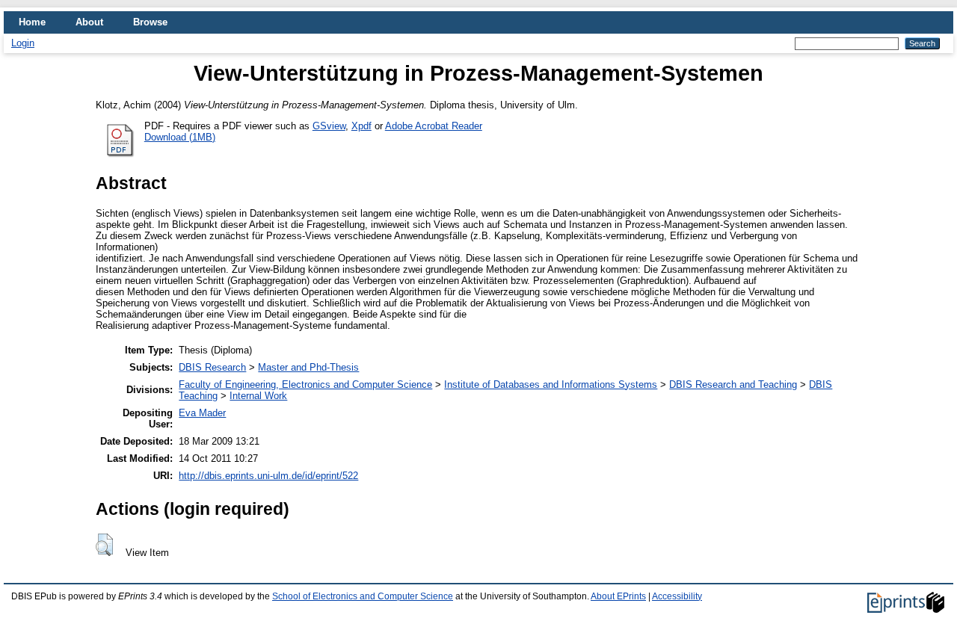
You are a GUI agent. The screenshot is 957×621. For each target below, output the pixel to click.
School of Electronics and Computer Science (362, 596)
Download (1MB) (179, 137)
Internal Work (258, 395)
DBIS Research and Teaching (733, 384)
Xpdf (361, 126)
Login (22, 43)
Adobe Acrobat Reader (433, 126)
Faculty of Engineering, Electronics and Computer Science (305, 384)
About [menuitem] (89, 22)
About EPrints (618, 596)
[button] (104, 545)
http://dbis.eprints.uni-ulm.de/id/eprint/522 (268, 475)
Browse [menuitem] (150, 22)
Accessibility (677, 596)
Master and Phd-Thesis (308, 367)
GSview (329, 126)
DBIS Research (212, 367)
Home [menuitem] (32, 22)
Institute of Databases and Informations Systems (550, 384)
